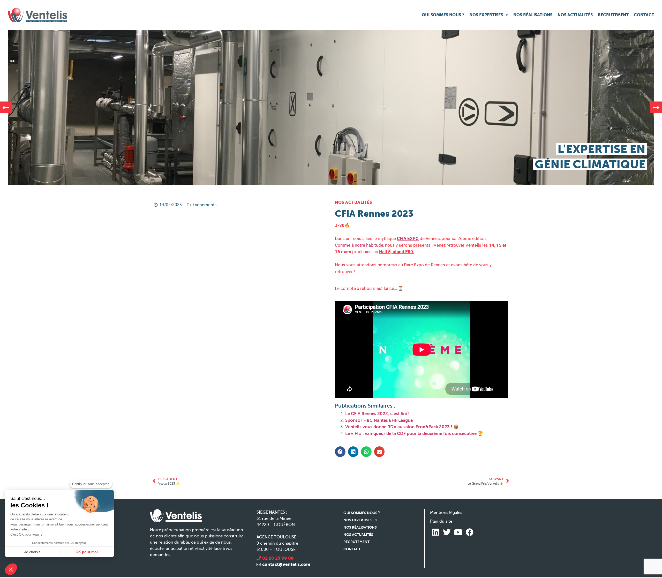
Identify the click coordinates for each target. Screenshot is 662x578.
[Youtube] (458, 532)
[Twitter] (446, 532)
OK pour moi (87, 552)
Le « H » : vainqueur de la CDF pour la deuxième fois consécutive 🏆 (414, 433)
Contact (644, 14)
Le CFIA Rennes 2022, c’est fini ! (377, 413)
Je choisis (32, 552)
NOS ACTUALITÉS (353, 202)
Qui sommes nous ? (443, 14)
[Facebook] (469, 532)
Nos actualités (575, 14)
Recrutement (613, 14)
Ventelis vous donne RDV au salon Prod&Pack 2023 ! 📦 (402, 426)
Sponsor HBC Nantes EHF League (379, 420)
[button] (6, 107)
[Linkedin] (435, 532)
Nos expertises (486, 14)
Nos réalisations (532, 14)
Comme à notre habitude (359, 245)
